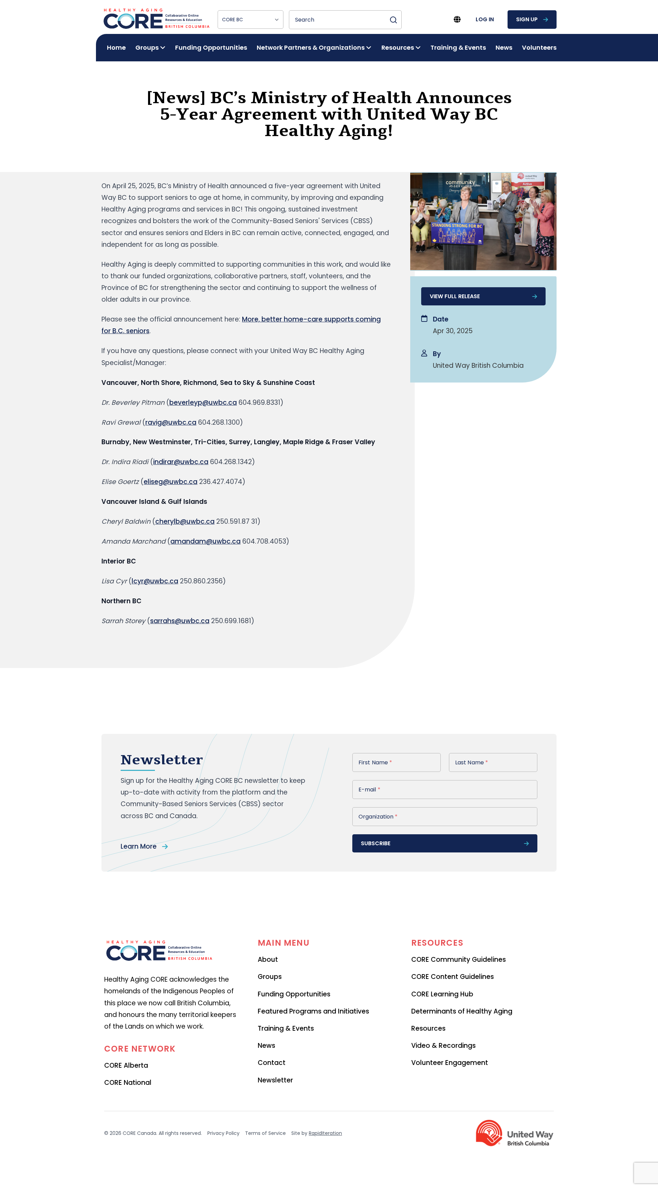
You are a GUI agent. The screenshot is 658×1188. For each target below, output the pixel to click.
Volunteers (539, 47)
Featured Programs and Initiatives (313, 1011)
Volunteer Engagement (449, 1062)
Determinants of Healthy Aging (461, 1011)
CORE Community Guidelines (458, 959)
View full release (455, 296)
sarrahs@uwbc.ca (179, 621)
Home (116, 47)
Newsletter (275, 1080)
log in (485, 19)
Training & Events (458, 47)
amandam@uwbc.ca (205, 541)
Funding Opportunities (211, 47)
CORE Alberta (126, 1065)
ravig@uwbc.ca (170, 422)
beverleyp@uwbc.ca (203, 402)
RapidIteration (325, 1133)
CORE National (127, 1082)
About (268, 959)
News (504, 47)
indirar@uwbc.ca (180, 461)
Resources (428, 1028)
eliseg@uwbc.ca (170, 481)
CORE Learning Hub (442, 994)
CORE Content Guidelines (452, 976)
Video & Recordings (443, 1045)
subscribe (375, 843)
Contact (271, 1062)
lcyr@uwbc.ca (155, 581)
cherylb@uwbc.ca (185, 521)
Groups (270, 976)
